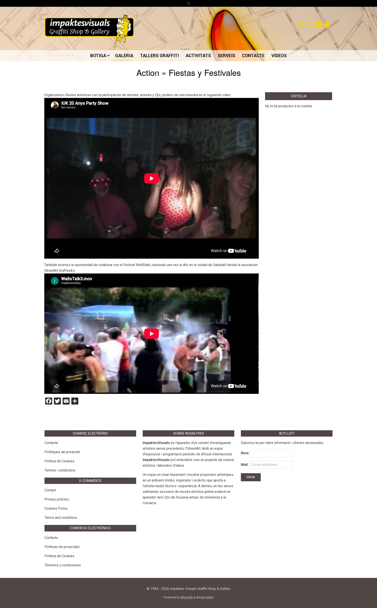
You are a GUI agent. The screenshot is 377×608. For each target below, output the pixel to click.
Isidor (210, 597)
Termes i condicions (60, 470)
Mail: (245, 465)
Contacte (51, 443)
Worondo (187, 597)
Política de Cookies (59, 461)
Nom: (245, 453)
